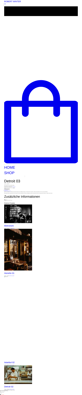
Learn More (2, 394)
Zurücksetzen (13, 186)
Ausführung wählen (11, 228)
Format (5, 186)
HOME (5, 3)
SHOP (5, 4)
